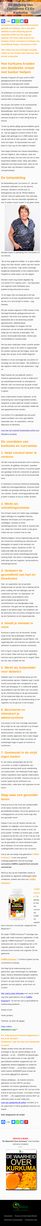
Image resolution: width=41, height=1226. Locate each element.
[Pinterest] (26, 21)
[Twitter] (22, 21)
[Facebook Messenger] (13, 21)
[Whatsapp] (18, 21)
